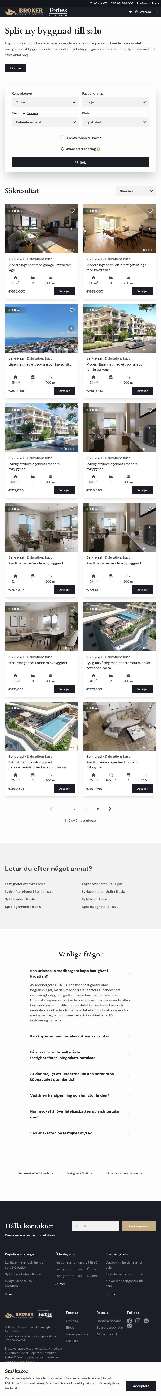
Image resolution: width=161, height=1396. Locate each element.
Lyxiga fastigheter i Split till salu (29, 892)
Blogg (70, 1328)
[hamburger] (155, 12)
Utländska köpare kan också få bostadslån (62, 1000)
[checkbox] (62, 137)
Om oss (72, 1321)
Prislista (72, 1341)
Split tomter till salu (20, 899)
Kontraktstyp (22, 93)
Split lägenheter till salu (23, 907)
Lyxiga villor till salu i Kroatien (20, 1283)
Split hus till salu (94, 899)
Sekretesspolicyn (110, 1328)
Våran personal (77, 1334)
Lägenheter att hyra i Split (102, 884)
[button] (80, 973)
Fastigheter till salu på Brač (76, 1262)
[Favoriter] (130, 12)
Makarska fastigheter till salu (124, 1283)
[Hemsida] (36, 12)
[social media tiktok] (129, 1325)
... (86, 809)
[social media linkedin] (146, 1320)
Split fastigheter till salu (100, 907)
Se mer (10, 1294)
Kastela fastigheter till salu (126, 1274)
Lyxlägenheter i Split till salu (103, 892)
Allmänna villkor (109, 1334)
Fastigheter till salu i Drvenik (77, 1276)
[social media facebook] (129, 1320)
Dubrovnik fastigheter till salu (124, 1264)
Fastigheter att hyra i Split (25, 884)
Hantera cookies (109, 1321)
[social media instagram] (138, 1320)
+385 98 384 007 (15, 1340)
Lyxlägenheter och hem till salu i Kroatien (25, 1264)
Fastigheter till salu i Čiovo (75, 1269)
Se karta (32, 113)
